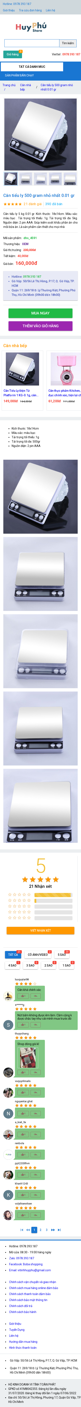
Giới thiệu (9, 10)
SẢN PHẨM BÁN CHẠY (19, 75)
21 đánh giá (33, 204)
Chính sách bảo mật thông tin (28, 1300)
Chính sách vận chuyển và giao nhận (32, 1282)
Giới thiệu (15, 1323)
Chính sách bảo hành (22, 1312)
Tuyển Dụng (17, 1329)
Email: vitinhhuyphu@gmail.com (30, 1270)
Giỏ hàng (13, 54)
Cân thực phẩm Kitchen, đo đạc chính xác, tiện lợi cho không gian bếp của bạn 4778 (22, 393)
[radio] (25, 879)
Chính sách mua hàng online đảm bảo (33, 1288)
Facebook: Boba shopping (26, 1264)
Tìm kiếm (68, 43)
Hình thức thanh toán (23, 1347)
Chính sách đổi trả (20, 1306)
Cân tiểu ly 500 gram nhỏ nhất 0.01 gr (57, 87)
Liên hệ (50, 10)
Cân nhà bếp (25, 87)
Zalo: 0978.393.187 (21, 1258)
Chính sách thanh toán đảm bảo (30, 1294)
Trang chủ (9, 87)
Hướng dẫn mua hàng (23, 1341)
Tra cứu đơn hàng (30, 10)
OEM (25, 244)
